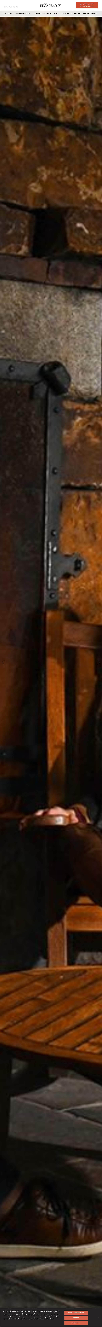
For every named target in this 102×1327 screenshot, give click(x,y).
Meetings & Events (90, 13)
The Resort (8, 13)
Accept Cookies (75, 1323)
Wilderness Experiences (42, 13)
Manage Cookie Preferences (76, 1312)
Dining (56, 13)
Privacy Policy (49, 1319)
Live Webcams (13, 7)
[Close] (99, 1317)
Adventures (76, 13)
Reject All (76, 1317)
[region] (51, 1317)
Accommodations (22, 13)
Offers (6, 7)
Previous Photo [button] (4, 662)
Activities (65, 13)
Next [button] (98, 662)
